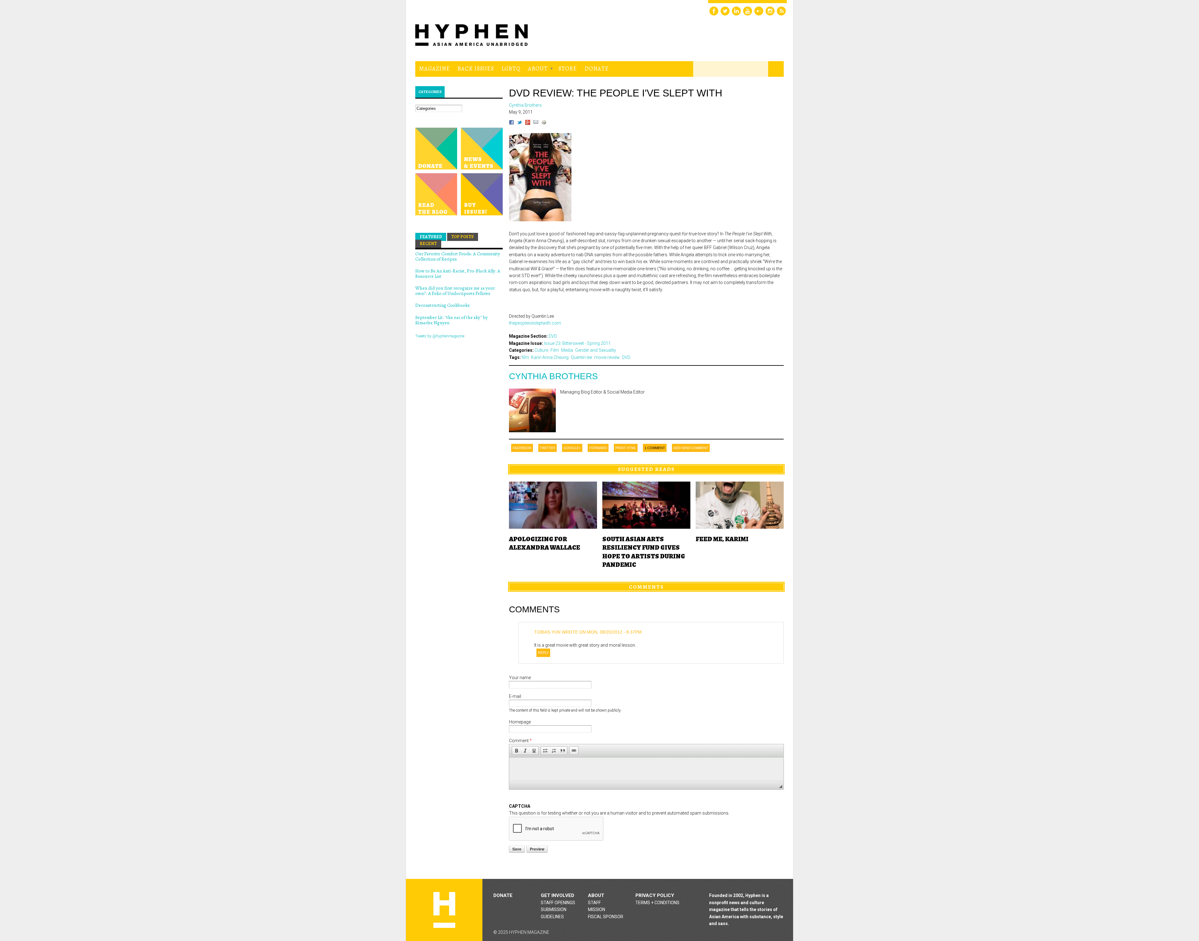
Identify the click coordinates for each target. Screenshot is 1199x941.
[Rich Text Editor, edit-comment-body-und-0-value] (646, 769)
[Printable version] (543, 123)
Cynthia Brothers (553, 376)
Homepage (520, 721)
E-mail (515, 696)
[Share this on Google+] (527, 123)
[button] (516, 751)
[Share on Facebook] (511, 123)
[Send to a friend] (535, 123)
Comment (520, 740)
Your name (520, 677)
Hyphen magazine (444, 910)
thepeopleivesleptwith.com (535, 323)
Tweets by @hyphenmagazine (439, 336)
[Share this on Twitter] (519, 123)
